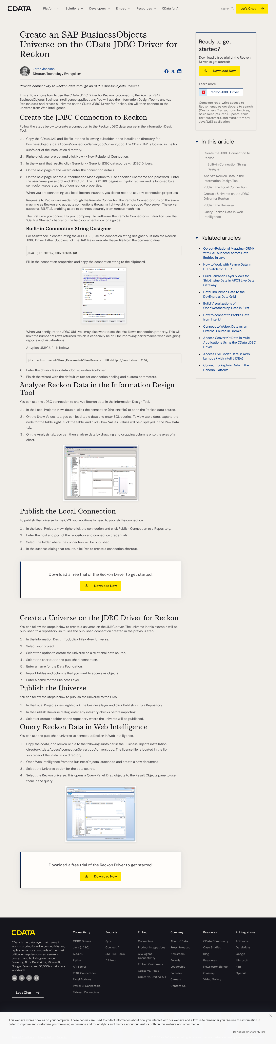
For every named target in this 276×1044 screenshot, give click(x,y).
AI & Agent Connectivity (146, 956)
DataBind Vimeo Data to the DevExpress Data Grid (224, 294)
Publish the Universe (219, 205)
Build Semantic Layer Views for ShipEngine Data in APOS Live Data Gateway (229, 280)
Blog (206, 954)
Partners (176, 973)
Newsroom (178, 954)
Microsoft (242, 960)
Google (240, 954)
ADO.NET (79, 954)
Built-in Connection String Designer (227, 167)
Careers (176, 979)
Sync (108, 941)
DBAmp (110, 960)
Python (77, 960)
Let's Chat (248, 8)
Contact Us (178, 986)
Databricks (243, 947)
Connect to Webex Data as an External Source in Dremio (225, 328)
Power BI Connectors (86, 986)
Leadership (178, 966)
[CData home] (22, 8)
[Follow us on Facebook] (166, 71)
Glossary (209, 973)
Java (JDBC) (81, 947)
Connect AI (112, 947)
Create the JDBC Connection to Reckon (227, 155)
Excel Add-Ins (82, 979)
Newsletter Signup (215, 966)
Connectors (145, 941)
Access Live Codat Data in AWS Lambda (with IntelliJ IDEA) (226, 356)
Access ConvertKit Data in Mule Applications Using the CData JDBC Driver (229, 342)
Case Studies (212, 947)
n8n (238, 966)
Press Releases (180, 947)
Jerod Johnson (44, 69)
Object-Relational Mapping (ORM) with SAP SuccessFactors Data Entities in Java (228, 252)
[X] (22, 978)
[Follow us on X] (173, 71)
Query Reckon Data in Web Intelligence (223, 214)
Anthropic (242, 941)
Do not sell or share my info (249, 1031)
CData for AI (170, 8)
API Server (79, 966)
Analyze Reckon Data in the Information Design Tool (224, 178)
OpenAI (240, 973)
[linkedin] (14, 978)
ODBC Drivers (82, 941)
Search (225, 8)
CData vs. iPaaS (148, 970)
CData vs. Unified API (152, 977)
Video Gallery (212, 979)
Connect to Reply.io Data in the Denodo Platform (226, 367)
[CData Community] (36, 978)
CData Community (215, 941)
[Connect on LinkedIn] (179, 71)
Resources (210, 960)
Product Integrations (151, 947)
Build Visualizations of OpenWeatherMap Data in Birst (226, 305)
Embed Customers (150, 964)
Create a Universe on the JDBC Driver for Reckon (226, 196)
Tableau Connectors (86, 992)
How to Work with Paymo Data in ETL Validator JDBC (227, 266)
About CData (179, 941)
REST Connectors (84, 973)
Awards (175, 960)
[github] (29, 978)
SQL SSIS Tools (115, 954)
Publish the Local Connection (225, 187)
